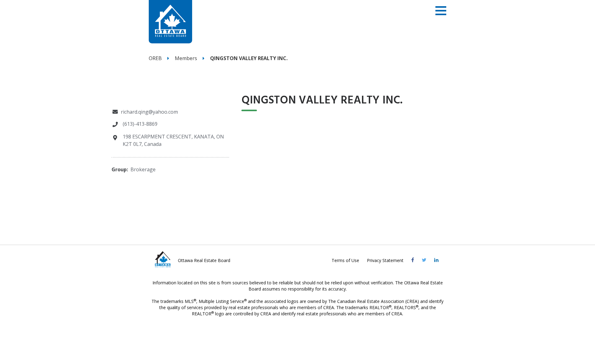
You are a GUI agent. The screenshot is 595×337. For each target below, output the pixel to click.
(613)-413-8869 (140, 123)
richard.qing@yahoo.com (149, 111)
